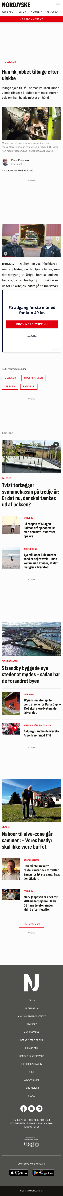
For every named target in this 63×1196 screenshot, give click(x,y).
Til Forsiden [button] (31, 923)
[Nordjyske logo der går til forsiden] (16, 4)
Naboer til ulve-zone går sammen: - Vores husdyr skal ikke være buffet (27, 840)
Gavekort (31, 1024)
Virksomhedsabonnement (32, 1016)
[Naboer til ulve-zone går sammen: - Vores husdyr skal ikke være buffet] (31, 800)
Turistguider (31, 1087)
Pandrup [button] (29, 386)
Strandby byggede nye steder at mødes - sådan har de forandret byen (31, 674)
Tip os (31, 1000)
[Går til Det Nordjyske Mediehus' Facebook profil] (23, 1108)
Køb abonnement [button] (31, 19)
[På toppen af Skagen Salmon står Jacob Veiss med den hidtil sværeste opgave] (11, 525)
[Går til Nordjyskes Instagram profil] (31, 1108)
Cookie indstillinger (31, 1190)
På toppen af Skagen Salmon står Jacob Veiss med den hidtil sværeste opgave (40, 530)
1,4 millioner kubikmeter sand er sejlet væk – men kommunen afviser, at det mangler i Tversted (41, 561)
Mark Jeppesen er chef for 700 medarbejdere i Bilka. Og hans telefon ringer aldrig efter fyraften (41, 903)
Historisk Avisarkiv (31, 1064)
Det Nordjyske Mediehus (37, 1120)
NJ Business (31, 1008)
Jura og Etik (31, 1048)
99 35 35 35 (33, 1126)
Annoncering (31, 1032)
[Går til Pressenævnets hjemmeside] (31, 1141)
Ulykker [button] (10, 61)
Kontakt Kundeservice (31, 1056)
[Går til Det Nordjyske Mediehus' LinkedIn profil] (39, 1108)
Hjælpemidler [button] (33, 377)
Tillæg (31, 1095)
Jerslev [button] (10, 386)
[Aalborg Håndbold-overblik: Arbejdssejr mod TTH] (11, 729)
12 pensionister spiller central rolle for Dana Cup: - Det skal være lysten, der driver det (42, 706)
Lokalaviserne (31, 1080)
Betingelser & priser (31, 1040)
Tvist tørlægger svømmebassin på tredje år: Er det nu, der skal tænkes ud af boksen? (30, 495)
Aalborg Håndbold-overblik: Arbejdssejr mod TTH (42, 733)
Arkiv (31, 1072)
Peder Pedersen (20, 160)
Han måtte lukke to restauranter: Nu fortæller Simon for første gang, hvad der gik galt (42, 872)
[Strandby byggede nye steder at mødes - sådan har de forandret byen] (31, 639)
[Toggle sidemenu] (58, 4)
